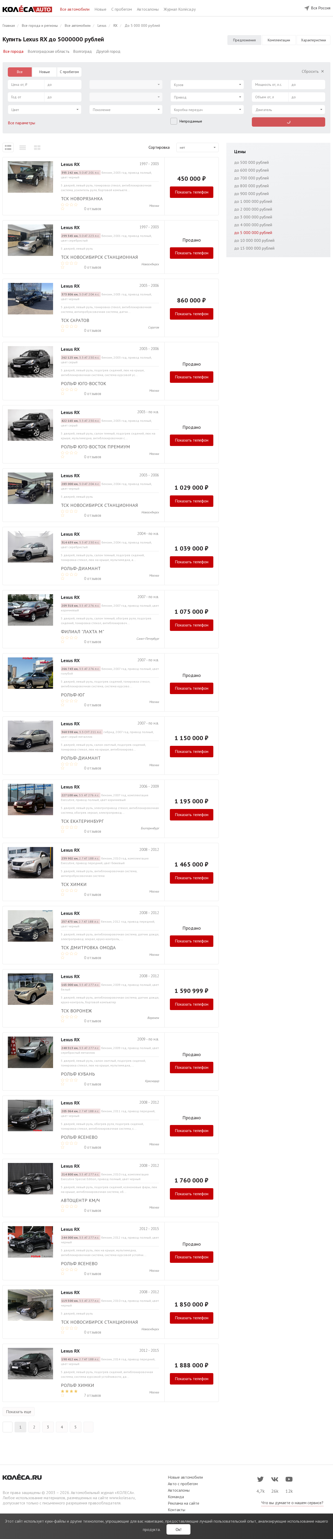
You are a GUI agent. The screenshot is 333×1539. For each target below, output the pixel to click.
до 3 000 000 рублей (253, 216)
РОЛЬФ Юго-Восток (83, 383)
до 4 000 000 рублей (253, 224)
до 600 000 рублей (251, 170)
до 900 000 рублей (251, 193)
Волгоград (82, 51)
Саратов (153, 327)
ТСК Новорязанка (82, 199)
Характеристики (313, 40)
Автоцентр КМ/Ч (80, 1200)
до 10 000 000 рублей (254, 240)
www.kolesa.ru (122, 1497)
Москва (154, 206)
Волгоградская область (48, 51)
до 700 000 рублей (251, 177)
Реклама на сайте (183, 1503)
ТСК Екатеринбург (82, 821)
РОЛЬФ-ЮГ (73, 695)
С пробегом (122, 9)
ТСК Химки (74, 884)
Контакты (176, 1509)
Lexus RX (70, 164)
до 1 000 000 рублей (253, 201)
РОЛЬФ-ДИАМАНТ (81, 568)
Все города (13, 51)
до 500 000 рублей (251, 162)
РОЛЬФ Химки (77, 1385)
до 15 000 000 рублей (254, 248)
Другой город (108, 51)
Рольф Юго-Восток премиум (95, 447)
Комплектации (279, 40)
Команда (176, 1496)
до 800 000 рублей (251, 185)
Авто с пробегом (183, 1483)
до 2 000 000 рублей (253, 209)
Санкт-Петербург (147, 639)
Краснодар (152, 1081)
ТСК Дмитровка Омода (88, 947)
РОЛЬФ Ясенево (79, 1137)
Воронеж (153, 1018)
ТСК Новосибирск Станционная (99, 257)
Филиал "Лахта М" (82, 632)
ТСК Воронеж (76, 1011)
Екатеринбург (150, 828)
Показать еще (18, 1411)
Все (20, 71)
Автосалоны (148, 9)
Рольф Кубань (78, 1074)
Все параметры (22, 122)
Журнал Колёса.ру (180, 9)
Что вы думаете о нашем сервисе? (292, 1502)
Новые (100, 9)
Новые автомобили (185, 1477)
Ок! (178, 1529)
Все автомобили (75, 9)
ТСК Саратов (75, 320)
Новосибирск (150, 264)
